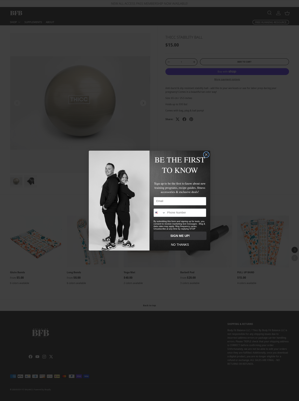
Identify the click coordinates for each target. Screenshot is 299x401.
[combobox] (160, 213)
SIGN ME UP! (180, 235)
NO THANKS (180, 244)
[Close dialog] (206, 154)
